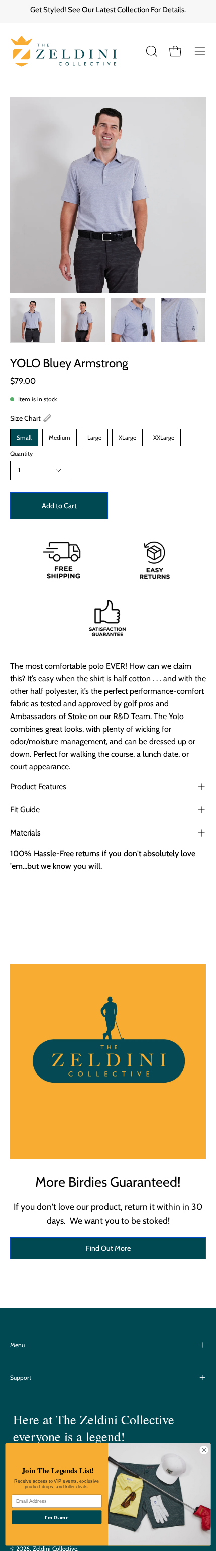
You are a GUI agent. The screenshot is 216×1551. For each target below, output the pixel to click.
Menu (17, 1345)
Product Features (38, 786)
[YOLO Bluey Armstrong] (32, 320)
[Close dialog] (203, 1449)
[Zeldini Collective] (73, 51)
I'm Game (57, 1517)
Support (20, 1377)
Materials (25, 833)
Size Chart (25, 418)
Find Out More (108, 1248)
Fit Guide (25, 809)
